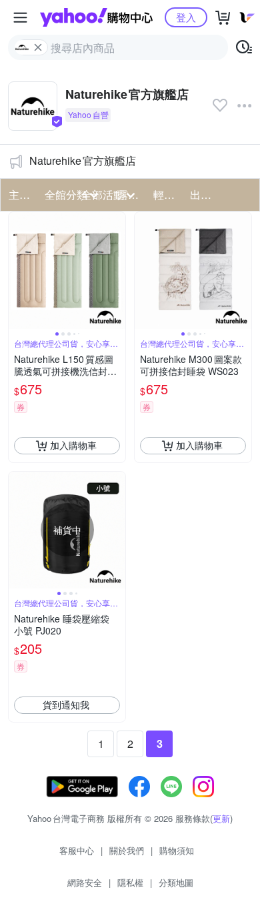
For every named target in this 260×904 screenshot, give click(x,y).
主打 (19, 194)
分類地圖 (176, 882)
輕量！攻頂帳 (167, 194)
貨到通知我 (66, 704)
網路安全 (84, 882)
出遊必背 (204, 194)
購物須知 (176, 850)
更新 (221, 818)
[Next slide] (116, 270)
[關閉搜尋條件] (38, 47)
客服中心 (76, 850)
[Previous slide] (17, 270)
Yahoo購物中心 (96, 17)
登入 (186, 17)
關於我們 (126, 850)
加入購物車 (73, 445)
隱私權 (130, 882)
